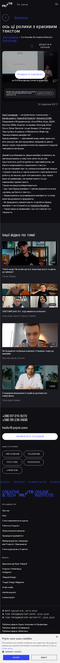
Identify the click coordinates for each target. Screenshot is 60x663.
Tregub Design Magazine (13, 582)
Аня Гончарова (10, 37)
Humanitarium (32, 482)
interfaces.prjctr (9, 592)
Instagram (13, 454)
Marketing (21, 17)
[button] (30, 652)
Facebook (34, 462)
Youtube (12, 462)
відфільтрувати (44, 93)
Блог (4, 516)
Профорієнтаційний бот (13, 536)
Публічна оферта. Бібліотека (15, 631)
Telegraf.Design (9, 577)
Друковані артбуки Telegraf (14, 564)
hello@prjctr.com (14, 428)
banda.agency (9, 118)
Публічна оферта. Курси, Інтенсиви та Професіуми (24, 624)
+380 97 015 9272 (14, 416)
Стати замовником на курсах (15, 521)
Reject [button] (44, 657)
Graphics (14, 482)
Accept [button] (16, 657)
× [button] (57, 637)
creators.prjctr (8, 597)
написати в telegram (30, 436)
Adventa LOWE (44, 118)
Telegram (34, 454)
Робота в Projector (10, 526)
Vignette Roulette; (40, 205)
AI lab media (7, 587)
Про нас (5, 510)
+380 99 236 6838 (14, 420)
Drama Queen (10, 40)
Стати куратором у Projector (15, 549)
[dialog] (30, 648)
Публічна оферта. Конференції (16, 628)
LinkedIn (12, 470)
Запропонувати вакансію (13, 531)
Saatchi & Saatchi (26, 118)
